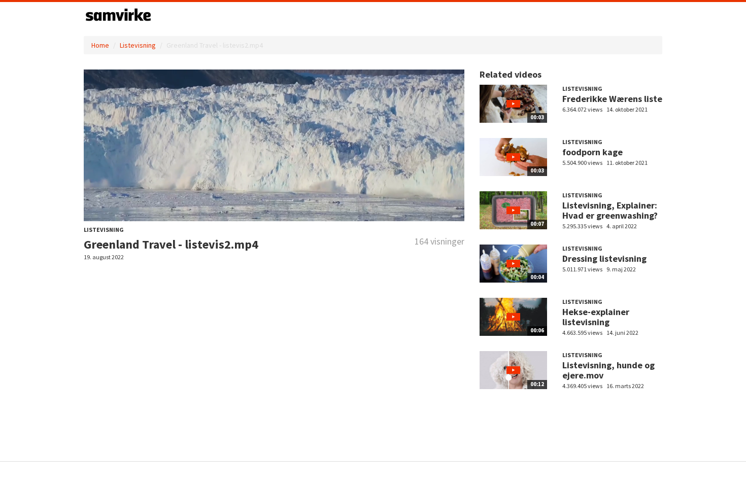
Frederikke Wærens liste (612, 99)
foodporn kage (592, 152)
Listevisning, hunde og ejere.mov (608, 370)
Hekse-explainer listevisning (595, 317)
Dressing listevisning (604, 258)
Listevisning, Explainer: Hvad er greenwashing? (610, 210)
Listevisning (138, 45)
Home (100, 45)
